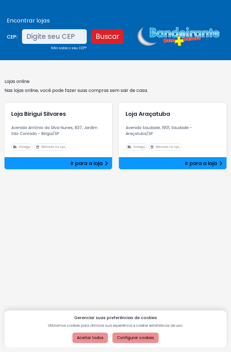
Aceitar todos (90, 337)
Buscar (107, 36)
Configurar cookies (135, 337)
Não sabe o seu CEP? (69, 48)
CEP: (12, 36)
